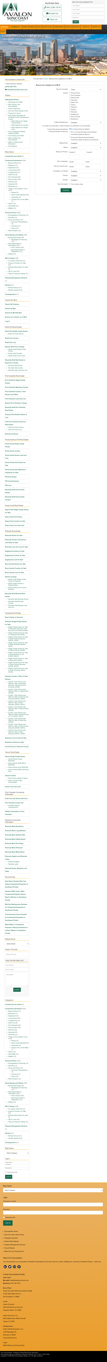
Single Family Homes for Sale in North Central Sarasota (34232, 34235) (18, 638)
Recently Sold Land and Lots (17, 370)
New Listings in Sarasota (14, 617)
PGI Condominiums (12, 481)
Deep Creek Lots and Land (14, 525)
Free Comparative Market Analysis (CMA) (16, 132)
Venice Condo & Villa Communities (15, 781)
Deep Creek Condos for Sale (15, 521)
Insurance (14, 226)
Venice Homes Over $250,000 (18, 767)
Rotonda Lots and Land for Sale (16, 547)
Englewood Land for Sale (14, 559)
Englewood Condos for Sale (15, 555)
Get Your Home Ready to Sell (18, 111)
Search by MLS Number (13, 313)
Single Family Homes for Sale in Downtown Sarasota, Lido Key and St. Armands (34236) (18, 628)
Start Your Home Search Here (14, 1234)
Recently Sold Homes (15, 365)
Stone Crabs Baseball (18, 195)
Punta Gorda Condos (12, 451)
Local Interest (12, 170)
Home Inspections (14, 108)
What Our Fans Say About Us (14, 1251)
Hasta (88, 162)
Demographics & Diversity (16, 215)
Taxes (13, 228)
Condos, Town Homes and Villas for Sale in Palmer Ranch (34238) (18, 708)
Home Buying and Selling (14, 235)
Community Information (13, 160)
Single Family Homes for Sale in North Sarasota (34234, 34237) (18, 644)
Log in (39, 1354)
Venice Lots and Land (13, 786)
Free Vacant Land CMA (16, 135)
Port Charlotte (12, 177)
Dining (13, 192)
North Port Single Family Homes (16, 331)
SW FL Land (12, 271)
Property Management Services (16, 278)
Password (8, 1168)
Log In (7, 321)
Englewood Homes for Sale (14, 551)
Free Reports (12, 146)
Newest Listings (11, 577)
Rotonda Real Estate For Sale (18, 267)
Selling (10, 254)
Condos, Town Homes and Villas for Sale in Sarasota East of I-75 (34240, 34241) (18, 714)
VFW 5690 (11, 206)
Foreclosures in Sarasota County (17, 746)
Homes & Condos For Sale (17, 263)
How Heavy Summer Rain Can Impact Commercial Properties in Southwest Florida (16, 884)
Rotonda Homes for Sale (13, 535)
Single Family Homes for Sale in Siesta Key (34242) (18, 659)
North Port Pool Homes (16, 334)
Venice (10, 203)
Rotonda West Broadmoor (14, 826)
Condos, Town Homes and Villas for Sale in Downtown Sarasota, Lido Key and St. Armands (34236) (17, 684)
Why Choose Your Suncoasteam (14, 105)
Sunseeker (14, 197)
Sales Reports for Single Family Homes (19, 122)
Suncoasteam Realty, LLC (23, 1356)
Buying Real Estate (14, 237)
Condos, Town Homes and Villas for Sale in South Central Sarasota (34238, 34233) (18, 726)
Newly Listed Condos (15, 353)
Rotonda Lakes (13, 864)
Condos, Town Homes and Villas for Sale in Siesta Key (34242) (17, 720)
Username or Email (8, 1163)
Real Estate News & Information (14, 244)
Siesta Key (11, 186)
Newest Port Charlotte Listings (16, 403)
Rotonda (11, 182)
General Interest (11, 212)
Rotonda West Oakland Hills (15, 835)
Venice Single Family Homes (15, 756)
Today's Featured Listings (16, 273)
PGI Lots (8, 485)
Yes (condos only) (77, 184)
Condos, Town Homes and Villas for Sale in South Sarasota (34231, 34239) (17, 731)
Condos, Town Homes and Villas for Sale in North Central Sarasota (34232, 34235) (18, 697)
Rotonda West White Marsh (15, 852)
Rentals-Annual (13, 287)
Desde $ (72, 152)
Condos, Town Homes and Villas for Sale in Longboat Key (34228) (18, 691)
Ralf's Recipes (13, 230)
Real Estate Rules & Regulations (18, 250)
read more (97, 1261)
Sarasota (11, 184)
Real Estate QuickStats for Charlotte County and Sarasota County (18, 117)
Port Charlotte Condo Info (14, 803)
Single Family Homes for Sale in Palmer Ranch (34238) (18, 649)
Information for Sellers (15, 102)
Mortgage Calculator (11, 1238)
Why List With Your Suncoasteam (14, 139)
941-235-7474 (54, 7)
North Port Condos (11, 338)
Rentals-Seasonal (14, 290)
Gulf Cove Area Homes (15, 427)
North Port (11, 174)
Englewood (12, 167)
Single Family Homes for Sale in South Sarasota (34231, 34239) (18, 670)
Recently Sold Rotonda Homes (18, 599)
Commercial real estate (13, 156)
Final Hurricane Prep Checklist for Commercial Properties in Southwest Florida (16, 917)
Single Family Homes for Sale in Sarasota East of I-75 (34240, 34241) (18, 654)
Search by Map (10, 308)
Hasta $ (89, 152)
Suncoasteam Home (11, 1231)
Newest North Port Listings (14, 347)
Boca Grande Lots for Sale (14, 572)
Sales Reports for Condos (19, 125)
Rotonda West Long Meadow (15, 830)
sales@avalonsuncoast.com (19, 1280)
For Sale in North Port (15, 261)
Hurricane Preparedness (19, 222)
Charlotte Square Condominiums (14, 806)
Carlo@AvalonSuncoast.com (17, 89)
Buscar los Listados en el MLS (16, 317)
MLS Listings (10, 258)
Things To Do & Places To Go (18, 189)
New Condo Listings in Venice (18, 778)
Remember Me (12, 1172)
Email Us (53, 13)
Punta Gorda (12, 179)
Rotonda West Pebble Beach (15, 839)
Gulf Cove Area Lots (15, 429)
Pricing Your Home (14, 113)
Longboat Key (12, 172)
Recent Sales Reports (11, 1241)
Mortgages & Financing (19, 239)
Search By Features (12, 304)
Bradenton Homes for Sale (14, 742)
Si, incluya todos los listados (80, 129)
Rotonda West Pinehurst (14, 848)
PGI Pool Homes (11, 477)
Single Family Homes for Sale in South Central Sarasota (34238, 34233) (18, 664)
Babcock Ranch (13, 163)
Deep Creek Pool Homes (13, 517)
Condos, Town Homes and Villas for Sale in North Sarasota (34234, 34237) (17, 702)
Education (11, 217)
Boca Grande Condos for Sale (15, 568)
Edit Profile (46, 1354)
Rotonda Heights (13, 861)
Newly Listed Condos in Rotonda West (16, 584)
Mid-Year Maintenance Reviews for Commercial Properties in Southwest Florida (16, 907)
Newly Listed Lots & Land (16, 356)
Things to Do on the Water (20, 199)
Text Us (53, 19)
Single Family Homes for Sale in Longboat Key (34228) (18, 633)
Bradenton (11, 165)
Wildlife (10, 208)
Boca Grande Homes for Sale (15, 564)
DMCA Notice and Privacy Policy (13, 1345)
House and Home (14, 220)
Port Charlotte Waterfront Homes (16, 387)
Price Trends (15, 247)
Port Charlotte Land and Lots (15, 399)
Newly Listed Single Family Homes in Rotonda (17, 580)
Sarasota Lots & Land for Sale (15, 738)
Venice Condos (10, 775)
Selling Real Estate (11, 99)
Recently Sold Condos (15, 368)
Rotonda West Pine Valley (14, 843)
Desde (71, 162)
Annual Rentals (9, 1248)
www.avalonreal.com (10, 1338)
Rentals (8, 285)
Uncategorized (10, 294)
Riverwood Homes (11, 434)
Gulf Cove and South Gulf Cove (16, 798)
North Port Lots (10, 342)
